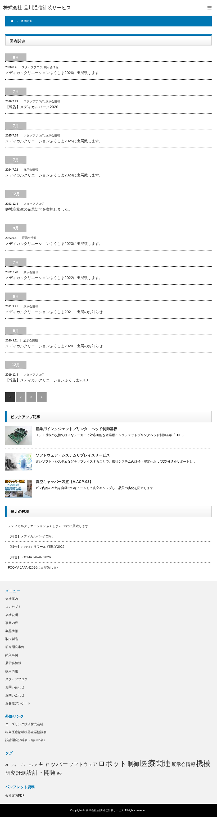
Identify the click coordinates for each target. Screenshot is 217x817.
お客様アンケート (18, 703)
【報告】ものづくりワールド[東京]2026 (36, 547)
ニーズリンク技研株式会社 (24, 724)
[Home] (13, 21)
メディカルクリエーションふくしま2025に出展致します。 (54, 141)
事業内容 (11, 623)
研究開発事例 (14, 647)
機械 (203, 764)
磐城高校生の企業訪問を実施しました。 (38, 209)
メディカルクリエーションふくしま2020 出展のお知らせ (54, 346)
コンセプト (13, 607)
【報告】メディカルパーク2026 (31, 107)
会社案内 (11, 599)
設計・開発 (41, 772)
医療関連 (155, 763)
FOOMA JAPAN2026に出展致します (34, 567)
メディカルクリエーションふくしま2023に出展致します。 (54, 243)
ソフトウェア (83, 764)
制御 (133, 764)
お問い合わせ (14, 687)
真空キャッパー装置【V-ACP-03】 (64, 482)
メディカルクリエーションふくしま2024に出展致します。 (54, 175)
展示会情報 (51, 67)
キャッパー (53, 764)
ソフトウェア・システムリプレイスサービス (73, 455)
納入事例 (11, 655)
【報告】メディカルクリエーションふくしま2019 (46, 380)
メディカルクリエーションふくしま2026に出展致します (52, 73)
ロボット (112, 763)
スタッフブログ (32, 67)
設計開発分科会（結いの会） (26, 740)
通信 (59, 773)
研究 (10, 773)
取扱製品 (11, 639)
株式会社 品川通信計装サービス (105, 810)
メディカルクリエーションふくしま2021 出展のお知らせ (54, 312)
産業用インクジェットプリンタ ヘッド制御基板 (76, 429)
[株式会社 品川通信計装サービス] (37, 8)
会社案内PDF (14, 795)
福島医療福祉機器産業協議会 (26, 732)
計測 (21, 773)
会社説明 (11, 615)
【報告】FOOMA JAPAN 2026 (29, 557)
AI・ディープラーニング (21, 764)
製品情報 (11, 631)
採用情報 (11, 671)
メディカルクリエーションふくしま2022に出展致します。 (54, 278)
